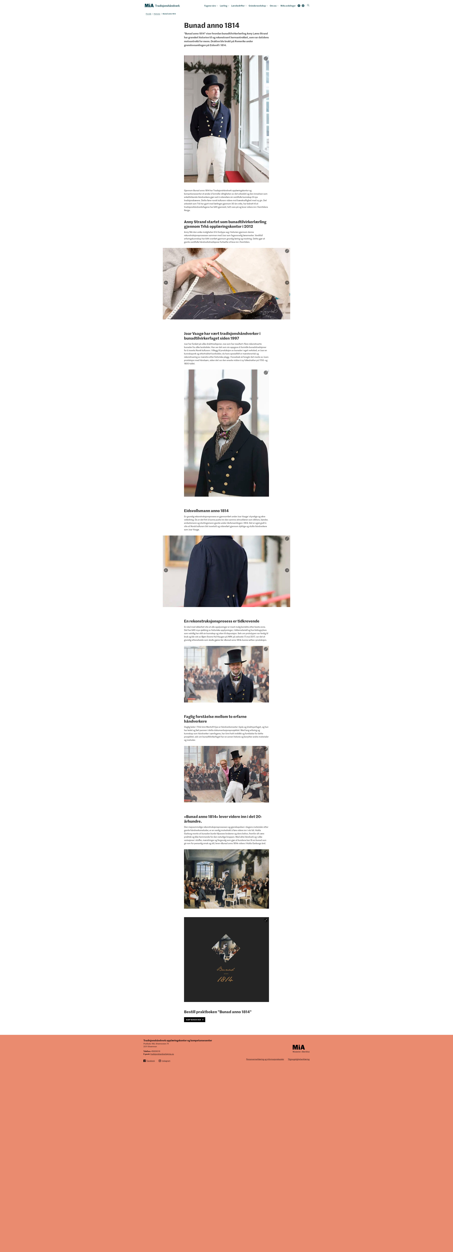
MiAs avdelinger (288, 5)
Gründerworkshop (257, 5)
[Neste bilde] (287, 283)
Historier (157, 14)
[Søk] (308, 5)
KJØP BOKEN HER (193, 1019)
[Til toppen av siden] (441, 1236)
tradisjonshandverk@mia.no (162, 1054)
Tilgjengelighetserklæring (299, 1059)
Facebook (299, 6)
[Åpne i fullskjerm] (266, 58)
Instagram (303, 6)
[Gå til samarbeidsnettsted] (299, 1047)
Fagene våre (210, 5)
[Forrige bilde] (166, 283)
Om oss (273, 5)
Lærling (223, 5)
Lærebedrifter (238, 5)
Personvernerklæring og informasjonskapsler (265, 1059)
